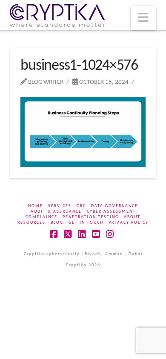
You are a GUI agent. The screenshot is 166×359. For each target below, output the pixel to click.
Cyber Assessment (111, 211)
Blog (57, 222)
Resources (31, 222)
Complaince (41, 217)
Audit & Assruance (56, 211)
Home (35, 206)
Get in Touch (86, 222)
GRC (81, 206)
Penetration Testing (91, 217)
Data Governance (114, 206)
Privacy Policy (129, 222)
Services (60, 206)
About (132, 217)
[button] (143, 18)
